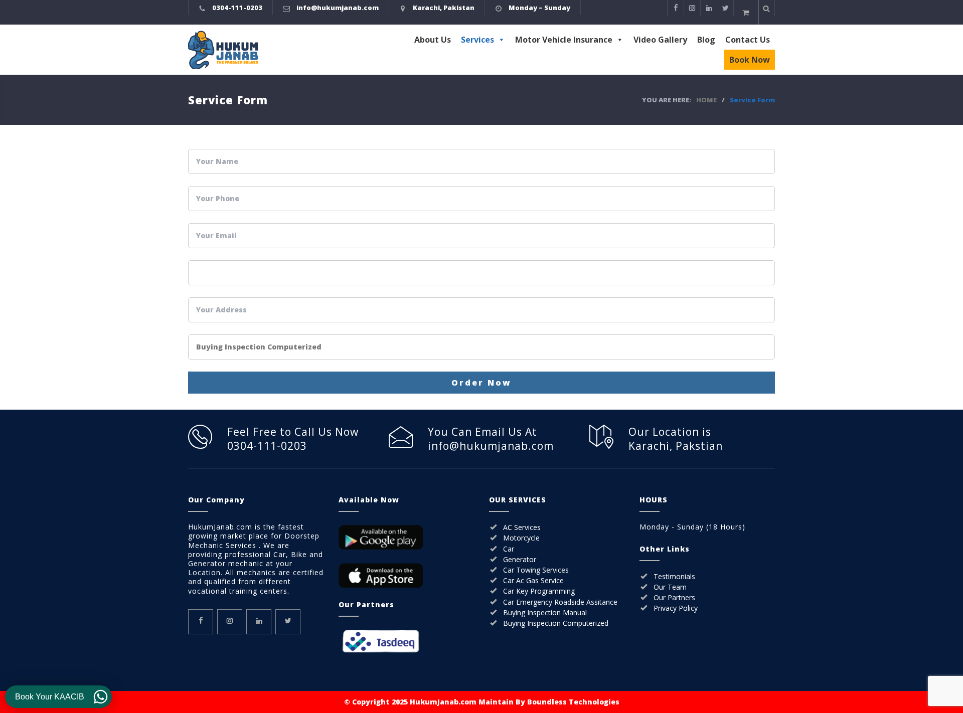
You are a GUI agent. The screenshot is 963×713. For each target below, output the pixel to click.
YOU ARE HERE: (666, 99)
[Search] (766, 8)
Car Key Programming (539, 591)
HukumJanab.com (443, 701)
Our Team (670, 587)
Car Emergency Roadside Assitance (560, 602)
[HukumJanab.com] (274, 50)
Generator (519, 559)
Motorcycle (521, 538)
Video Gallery (660, 39)
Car (508, 549)
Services (477, 39)
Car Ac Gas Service (533, 580)
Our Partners (674, 597)
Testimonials (674, 576)
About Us (432, 39)
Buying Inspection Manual (545, 612)
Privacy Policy (676, 608)
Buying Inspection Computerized (555, 623)
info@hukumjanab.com (337, 7)
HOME (706, 99)
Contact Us (747, 39)
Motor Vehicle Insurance (563, 39)
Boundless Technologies (573, 701)
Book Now (749, 59)
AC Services (522, 527)
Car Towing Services (536, 570)
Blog (706, 39)
